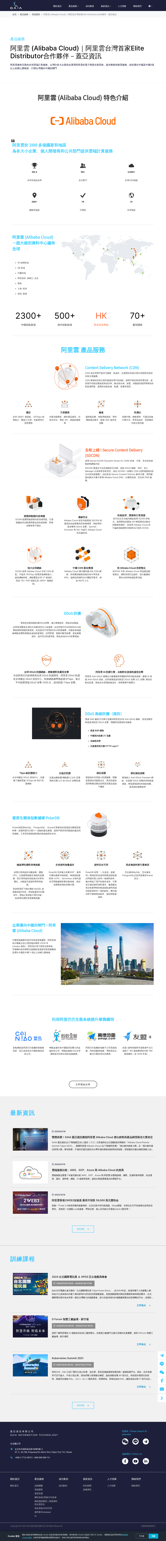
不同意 (141, 1536)
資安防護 (38, 1493)
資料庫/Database (42, 1512)
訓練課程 (87, 1489)
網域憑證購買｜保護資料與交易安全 (45, 1503)
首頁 (14, 14)
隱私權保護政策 (148, 1526)
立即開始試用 (83, 1084)
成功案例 (90, 6)
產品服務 (24, 14)
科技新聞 (87, 1485)
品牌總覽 (38, 1485)
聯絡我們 (137, 6)
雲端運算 (36, 14)
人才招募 (122, 6)
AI (35, 1516)
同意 (153, 1536)
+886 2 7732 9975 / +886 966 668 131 (32, 1457)
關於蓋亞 (57, 6)
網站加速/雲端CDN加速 (45, 1497)
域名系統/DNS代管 (43, 1508)
